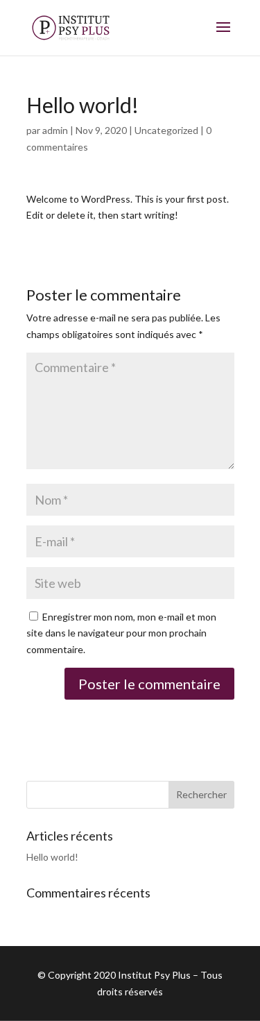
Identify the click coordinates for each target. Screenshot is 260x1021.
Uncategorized (166, 130)
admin (55, 130)
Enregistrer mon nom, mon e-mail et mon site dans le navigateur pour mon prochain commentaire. (121, 633)
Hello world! (52, 857)
